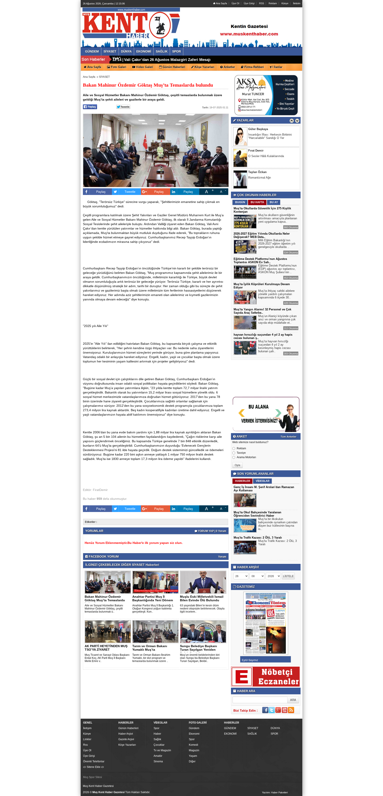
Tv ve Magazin (162, 750)
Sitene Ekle (93, 767)
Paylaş (101, 191)
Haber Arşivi (125, 733)
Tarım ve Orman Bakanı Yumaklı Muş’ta (149, 647)
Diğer (192, 761)
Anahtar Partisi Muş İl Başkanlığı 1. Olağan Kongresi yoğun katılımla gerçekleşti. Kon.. (153, 608)
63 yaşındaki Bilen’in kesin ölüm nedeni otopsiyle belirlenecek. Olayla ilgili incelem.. (202, 608)
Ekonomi (194, 733)
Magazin (194, 750)
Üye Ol (235, 3)
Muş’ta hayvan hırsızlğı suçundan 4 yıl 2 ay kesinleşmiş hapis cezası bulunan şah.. (274, 346)
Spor (156, 728)
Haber (157, 733)
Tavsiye (241, 452)
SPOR (274, 733)
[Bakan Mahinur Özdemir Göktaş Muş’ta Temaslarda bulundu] (109, 582)
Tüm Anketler (288, 436)
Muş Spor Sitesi (92, 777)
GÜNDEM (230, 728)
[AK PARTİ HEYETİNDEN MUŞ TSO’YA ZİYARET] (109, 631)
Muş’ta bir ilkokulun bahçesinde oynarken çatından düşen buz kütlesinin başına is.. (277, 524)
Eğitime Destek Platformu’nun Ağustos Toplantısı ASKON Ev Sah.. (260, 260)
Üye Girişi (249, 3)
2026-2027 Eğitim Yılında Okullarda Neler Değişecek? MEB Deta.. (262, 235)
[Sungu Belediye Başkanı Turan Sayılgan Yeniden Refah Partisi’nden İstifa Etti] (204, 631)
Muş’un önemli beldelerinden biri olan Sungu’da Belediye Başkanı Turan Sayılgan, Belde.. (200, 658)
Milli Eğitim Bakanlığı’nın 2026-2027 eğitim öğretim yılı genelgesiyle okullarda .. (276, 244)
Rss (85, 744)
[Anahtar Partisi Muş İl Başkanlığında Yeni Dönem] (156, 582)
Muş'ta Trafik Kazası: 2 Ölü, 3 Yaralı (258, 537)
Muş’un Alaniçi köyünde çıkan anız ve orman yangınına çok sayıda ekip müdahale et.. (277, 319)
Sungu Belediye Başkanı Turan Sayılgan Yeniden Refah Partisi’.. (198, 649)
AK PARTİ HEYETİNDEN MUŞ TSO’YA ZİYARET (106, 647)
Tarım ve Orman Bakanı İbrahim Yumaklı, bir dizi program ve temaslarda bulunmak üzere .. (151, 658)
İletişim (87, 728)
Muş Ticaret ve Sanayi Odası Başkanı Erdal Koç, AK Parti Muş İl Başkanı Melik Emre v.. (107, 658)
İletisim (296, 3)
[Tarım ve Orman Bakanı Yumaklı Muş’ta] (156, 631)
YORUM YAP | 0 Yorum (211, 531)
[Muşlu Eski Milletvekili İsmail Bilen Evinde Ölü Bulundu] (204, 582)
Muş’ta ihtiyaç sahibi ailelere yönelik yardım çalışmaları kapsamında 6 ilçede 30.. (276, 294)
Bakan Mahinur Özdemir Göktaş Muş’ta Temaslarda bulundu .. (105, 600)
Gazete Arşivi (126, 739)
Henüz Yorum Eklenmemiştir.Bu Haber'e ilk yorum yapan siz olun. (134, 543)
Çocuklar (159, 744)
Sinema (158, 761)
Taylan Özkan (257, 171)
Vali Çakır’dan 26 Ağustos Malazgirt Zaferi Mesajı (167, 60)
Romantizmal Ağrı (259, 177)
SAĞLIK (252, 733)
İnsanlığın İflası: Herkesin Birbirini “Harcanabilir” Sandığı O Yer (270, 135)
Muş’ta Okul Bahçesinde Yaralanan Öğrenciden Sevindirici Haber (257, 514)
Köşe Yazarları (127, 744)
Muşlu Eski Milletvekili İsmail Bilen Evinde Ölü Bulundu (201, 598)
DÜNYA (275, 728)
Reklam (273, 3)
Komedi (193, 744)
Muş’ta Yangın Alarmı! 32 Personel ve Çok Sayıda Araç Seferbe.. (262, 311)
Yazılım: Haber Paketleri (275, 792)
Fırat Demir (256, 150)
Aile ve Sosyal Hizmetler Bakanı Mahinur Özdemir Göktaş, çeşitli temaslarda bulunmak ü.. (104, 608)
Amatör (158, 755)
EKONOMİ (230, 733)
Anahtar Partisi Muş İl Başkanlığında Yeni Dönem (152, 598)
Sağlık (157, 739)
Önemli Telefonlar (93, 761)
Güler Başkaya (258, 128)
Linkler (87, 739)
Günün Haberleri (128, 728)
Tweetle (130, 191)
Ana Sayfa (221, 3)
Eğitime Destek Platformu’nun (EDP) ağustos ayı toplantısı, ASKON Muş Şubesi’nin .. (277, 269)
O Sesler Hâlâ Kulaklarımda (266, 155)
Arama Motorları (246, 457)
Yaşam (193, 755)
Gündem (194, 728)
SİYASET (104, 76)
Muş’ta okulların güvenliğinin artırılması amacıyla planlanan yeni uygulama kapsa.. (277, 218)
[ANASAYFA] (131, 22)
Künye (284, 3)
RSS (261, 3)
